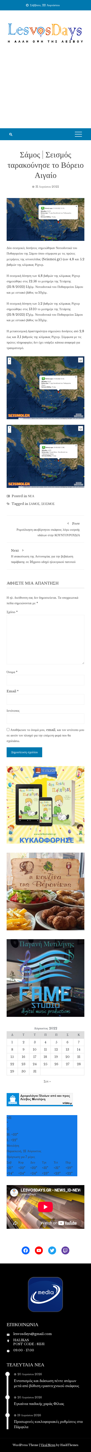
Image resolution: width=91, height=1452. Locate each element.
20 (67, 1057)
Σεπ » (47, 1081)
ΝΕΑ (31, 496)
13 (67, 1050)
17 (34, 1057)
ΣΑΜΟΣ (34, 504)
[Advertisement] (45, 91)
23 (23, 1064)
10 (34, 1050)
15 (12, 1057)
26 (56, 1064)
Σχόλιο (12, 612)
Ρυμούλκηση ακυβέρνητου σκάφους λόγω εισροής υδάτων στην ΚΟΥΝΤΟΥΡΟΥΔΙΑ (48, 529)
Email (13, 691)
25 (45, 1064)
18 (45, 1057)
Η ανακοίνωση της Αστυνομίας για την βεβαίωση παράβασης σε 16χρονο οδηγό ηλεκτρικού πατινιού (43, 556)
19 (56, 1057)
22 (12, 1064)
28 (79, 1064)
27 (67, 1064)
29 (12, 1071)
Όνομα (12, 672)
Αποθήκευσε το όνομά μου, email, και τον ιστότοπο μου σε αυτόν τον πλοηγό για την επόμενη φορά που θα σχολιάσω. (45, 735)
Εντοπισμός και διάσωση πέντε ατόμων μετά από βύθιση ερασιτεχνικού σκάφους (46, 1383)
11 (45, 1050)
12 (56, 1050)
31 (34, 1071)
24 (35, 1064)
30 (23, 1071)
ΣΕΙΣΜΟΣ (48, 504)
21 (78, 1057)
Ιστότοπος (13, 711)
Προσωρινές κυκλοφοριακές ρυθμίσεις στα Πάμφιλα (48, 1424)
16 (23, 1057)
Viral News (48, 1445)
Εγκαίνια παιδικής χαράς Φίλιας (39, 1403)
